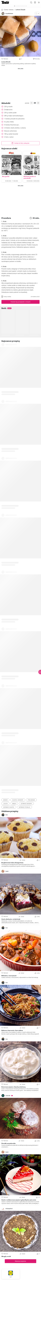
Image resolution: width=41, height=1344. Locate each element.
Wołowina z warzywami (8, 975)
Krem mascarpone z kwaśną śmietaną (13, 1087)
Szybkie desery (26, 803)
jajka (5, 803)
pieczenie (31, 800)
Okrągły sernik (6, 1256)
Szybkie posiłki (24, 807)
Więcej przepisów (20, 1261)
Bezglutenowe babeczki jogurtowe (12, 863)
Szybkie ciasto (8, 807)
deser (5, 800)
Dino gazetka (5, 176)
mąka (14, 803)
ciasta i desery (17, 800)
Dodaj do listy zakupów (21, 143)
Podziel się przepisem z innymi (20, 302)
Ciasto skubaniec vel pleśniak (10, 919)
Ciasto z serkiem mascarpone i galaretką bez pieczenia (18, 1200)
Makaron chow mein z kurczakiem (12, 1030)
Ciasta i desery (9, 10)
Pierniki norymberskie (8, 1143)
